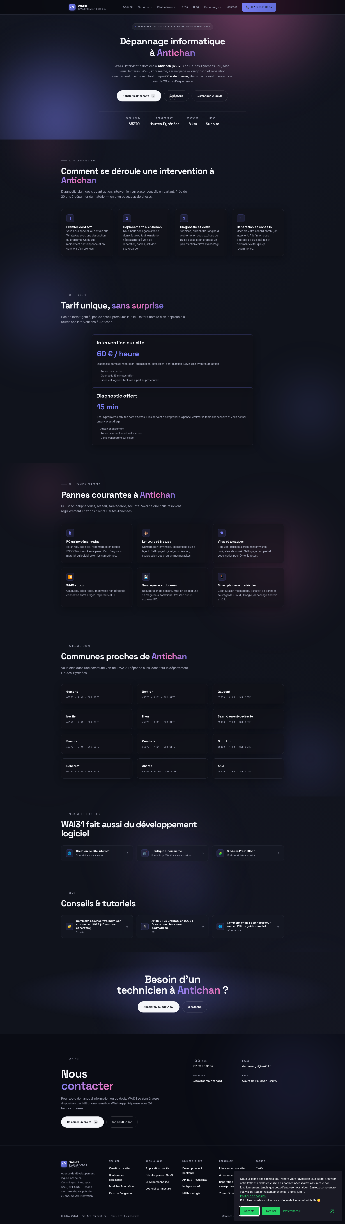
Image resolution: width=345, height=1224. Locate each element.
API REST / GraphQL (194, 1179)
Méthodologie (191, 1193)
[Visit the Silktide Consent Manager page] (332, 1211)
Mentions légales (231, 1216)
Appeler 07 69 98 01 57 (159, 1007)
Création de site (119, 1168)
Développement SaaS (159, 1175)
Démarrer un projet (82, 1122)
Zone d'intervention (232, 1193)
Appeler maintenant (138, 95)
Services (145, 7)
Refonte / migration (121, 1193)
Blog (196, 7)
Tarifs (184, 7)
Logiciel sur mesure (158, 1188)
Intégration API (191, 1186)
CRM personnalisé (157, 1182)
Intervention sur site (232, 1168)
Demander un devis (209, 95)
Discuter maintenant (207, 1081)
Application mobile (157, 1168)
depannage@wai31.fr (257, 1066)
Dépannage (212, 7)
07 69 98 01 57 (259, 7)
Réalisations (166, 7)
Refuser (271, 1211)
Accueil (127, 7)
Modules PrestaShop (122, 1186)
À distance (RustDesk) (233, 1175)
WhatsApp (176, 95)
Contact (232, 7)
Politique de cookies (253, 1196)
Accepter (249, 1211)
